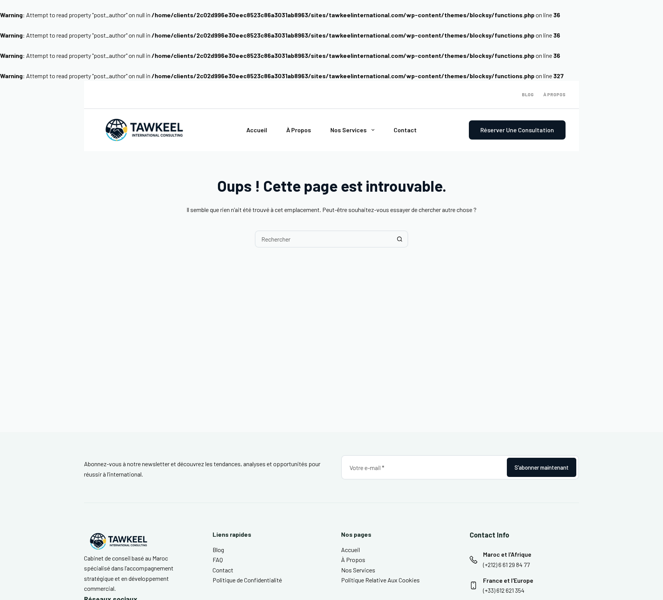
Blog (528, 94)
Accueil (256, 129)
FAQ (218, 559)
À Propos (554, 94)
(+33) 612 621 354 (503, 590)
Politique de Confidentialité (247, 580)
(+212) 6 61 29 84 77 (506, 564)
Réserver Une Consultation (517, 129)
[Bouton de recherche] (399, 239)
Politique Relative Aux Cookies (380, 580)
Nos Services (348, 129)
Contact (405, 129)
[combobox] (324, 239)
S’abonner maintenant (542, 467)
